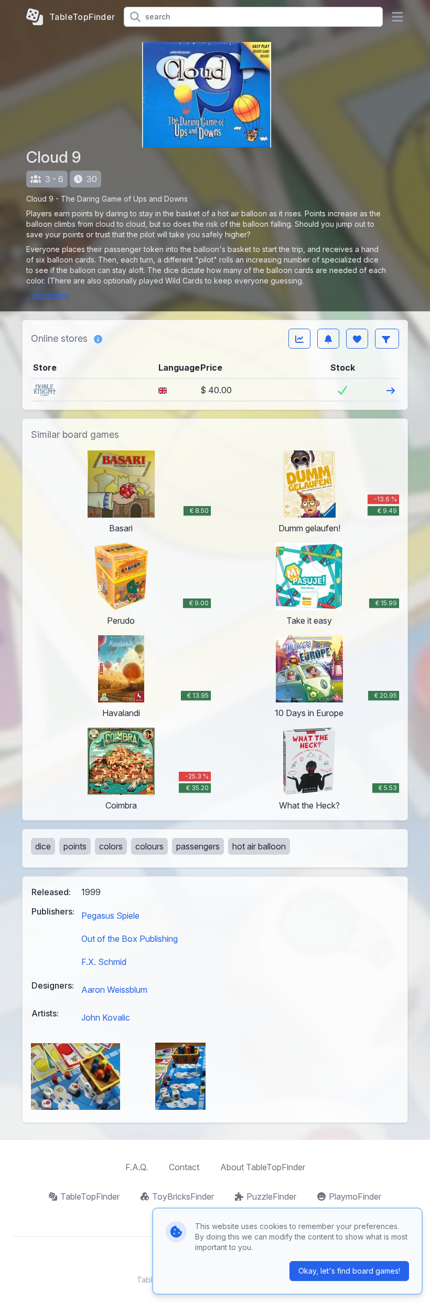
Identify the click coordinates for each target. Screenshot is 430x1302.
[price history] (299, 339)
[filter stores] (387, 339)
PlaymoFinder (355, 1196)
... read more (47, 295)
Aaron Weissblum (114, 989)
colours (149, 846)
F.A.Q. (136, 1167)
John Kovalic (105, 1017)
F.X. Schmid (103, 962)
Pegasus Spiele (110, 915)
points (75, 846)
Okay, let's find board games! (349, 1270)
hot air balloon (259, 846)
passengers (198, 846)
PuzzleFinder (271, 1196)
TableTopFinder (90, 1196)
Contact (184, 1167)
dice (43, 846)
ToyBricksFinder (183, 1196)
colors (111, 846)
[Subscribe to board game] (328, 339)
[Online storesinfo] (98, 338)
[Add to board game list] (357, 339)
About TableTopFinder (262, 1167)
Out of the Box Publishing (129, 938)
